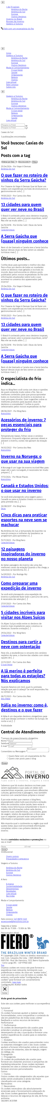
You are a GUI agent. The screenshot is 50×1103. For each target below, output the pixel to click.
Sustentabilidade (14, 886)
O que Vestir (17, 70)
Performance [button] (7, 1023)
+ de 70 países (12, 7)
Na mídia (10, 896)
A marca (10, 884)
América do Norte (19, 9)
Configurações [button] (7, 984)
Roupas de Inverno (15, 21)
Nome (4, 741)
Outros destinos (18, 106)
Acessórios (6, 413)
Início (8, 53)
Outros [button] (4, 1071)
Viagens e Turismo (14, 24)
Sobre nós (11, 87)
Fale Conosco (12, 84)
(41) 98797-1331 (20, 919)
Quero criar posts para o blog (22, 758)
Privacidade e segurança (17, 859)
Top (2, 965)
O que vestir (17, 111)
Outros (14, 80)
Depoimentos (12, 889)
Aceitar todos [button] (21, 984)
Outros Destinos (18, 16)
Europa (14, 14)
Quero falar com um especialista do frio (27, 756)
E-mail (4, 746)
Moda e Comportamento (17, 67)
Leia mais (16, 982)
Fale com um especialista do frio (18, 29)
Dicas (3, 508)
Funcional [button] (5, 1008)
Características (8, 230)
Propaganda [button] (7, 1054)
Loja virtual (11, 82)
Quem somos (12, 856)
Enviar (4, 763)
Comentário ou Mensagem (14, 751)
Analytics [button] (5, 1037)
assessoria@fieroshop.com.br (15, 921)
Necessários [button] (6, 1083)
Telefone (5, 743)
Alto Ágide (5, 699)
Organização (17, 75)
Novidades (11, 891)
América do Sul (18, 12)
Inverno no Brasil (14, 19)
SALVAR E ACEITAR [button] (9, 1101)
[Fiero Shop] (25, 953)
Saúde (14, 72)
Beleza (14, 77)
